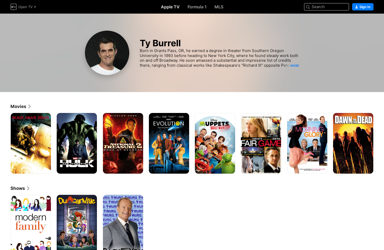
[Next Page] (378, 143)
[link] (21, 106)
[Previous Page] (5, 143)
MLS (218, 6)
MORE (294, 65)
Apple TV (170, 6)
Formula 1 (197, 6)
